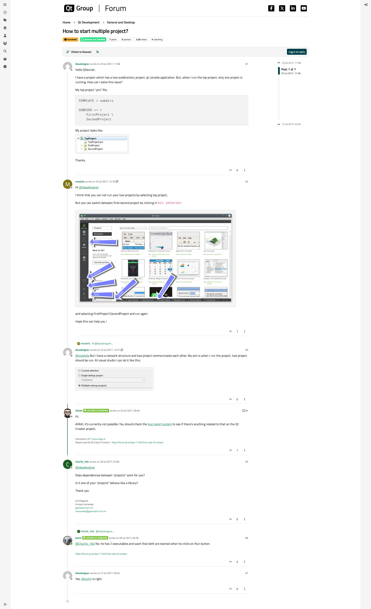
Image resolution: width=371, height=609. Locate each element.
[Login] (365, 5)
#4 (246, 410)
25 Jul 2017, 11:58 (110, 64)
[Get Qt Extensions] (5, 59)
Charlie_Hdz (82, 462)
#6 (246, 538)
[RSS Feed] (97, 52)
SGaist (78, 410)
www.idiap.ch (98, 439)
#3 (246, 350)
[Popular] (5, 28)
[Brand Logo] (95, 8)
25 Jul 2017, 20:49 (130, 410)
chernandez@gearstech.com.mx (90, 511)
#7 (246, 573)
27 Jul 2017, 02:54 (110, 573)
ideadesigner (82, 64)
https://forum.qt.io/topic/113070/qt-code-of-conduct (137, 442)
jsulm (78, 538)
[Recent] (5, 12)
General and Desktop (94, 39)
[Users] (5, 36)
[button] (5, 604)
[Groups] (5, 43)
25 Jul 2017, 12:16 (105, 181)
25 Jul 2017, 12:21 (110, 350)
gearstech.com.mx (84, 508)
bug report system (160, 424)
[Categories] (5, 5)
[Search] (5, 51)
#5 (246, 462)
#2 (246, 181)
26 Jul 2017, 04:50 (129, 538)
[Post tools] (244, 170)
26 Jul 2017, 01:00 (109, 462)
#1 (246, 64)
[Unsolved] (5, 66)
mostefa (80, 181)
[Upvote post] (230, 170)
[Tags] (5, 20)
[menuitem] (365, 5)
